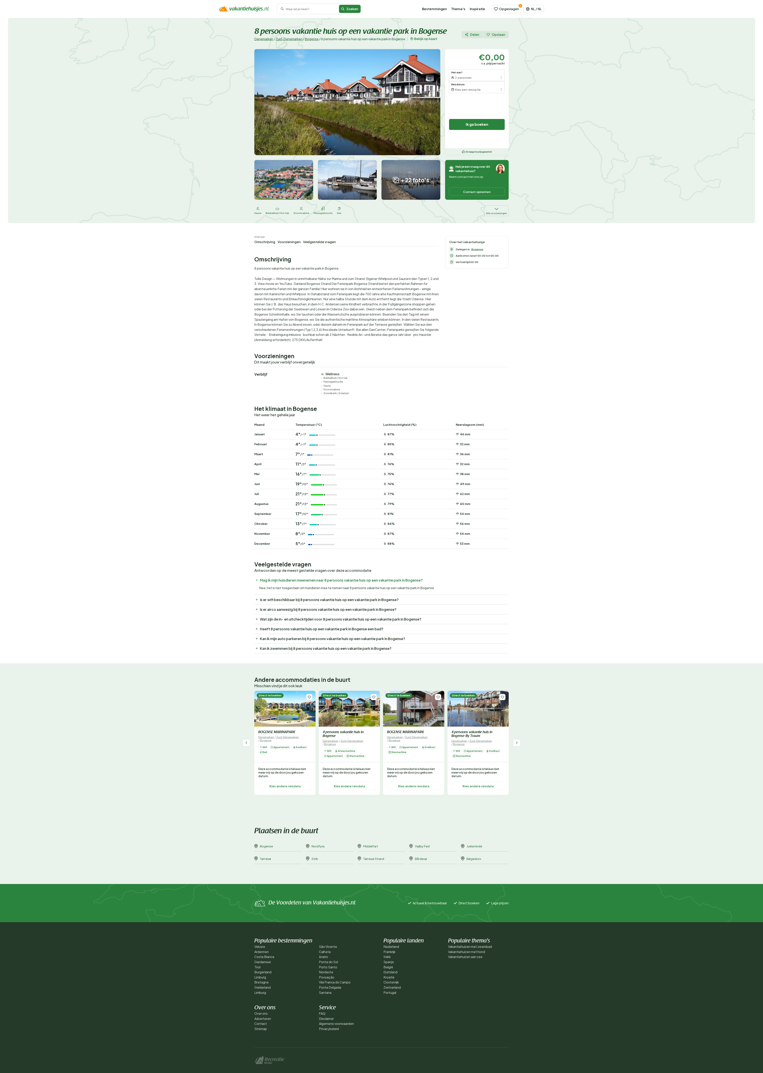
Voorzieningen (289, 242)
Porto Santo (328, 967)
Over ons (261, 1013)
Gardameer (262, 962)
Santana (325, 992)
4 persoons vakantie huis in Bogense (343, 734)
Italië (387, 957)
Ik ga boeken (477, 124)
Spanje (388, 962)
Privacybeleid (329, 1029)
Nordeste (326, 972)
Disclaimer (326, 1018)
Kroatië (388, 977)
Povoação (326, 977)
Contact (260, 1023)
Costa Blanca (264, 957)
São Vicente (328, 946)
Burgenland (262, 972)
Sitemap (260, 1029)
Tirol (257, 967)
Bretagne (261, 982)
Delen (474, 34)
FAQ (322, 1013)
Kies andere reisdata (285, 786)
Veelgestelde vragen (319, 242)
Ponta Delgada (330, 987)
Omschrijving (264, 242)
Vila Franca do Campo (335, 982)
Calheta (325, 952)
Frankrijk (389, 952)
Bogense (312, 39)
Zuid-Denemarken (289, 39)
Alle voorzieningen (496, 213)
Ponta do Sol (328, 962)
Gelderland (262, 987)
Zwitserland (392, 987)
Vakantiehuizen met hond (466, 952)
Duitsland (390, 972)
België (388, 967)
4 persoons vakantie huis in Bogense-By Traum (471, 734)
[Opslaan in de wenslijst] (309, 697)
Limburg (260, 977)
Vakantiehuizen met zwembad (470, 946)
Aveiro (323, 957)
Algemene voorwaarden (336, 1023)
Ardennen (261, 952)
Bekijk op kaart (425, 38)
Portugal (389, 992)
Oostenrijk (391, 982)
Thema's (458, 9)
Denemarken (263, 39)
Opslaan (498, 34)
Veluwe (259, 946)
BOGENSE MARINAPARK (276, 732)
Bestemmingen (434, 9)
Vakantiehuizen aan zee (465, 957)
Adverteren (262, 1018)
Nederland (391, 946)
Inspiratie (477, 9)
